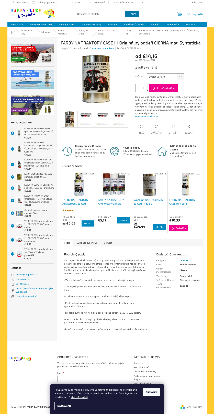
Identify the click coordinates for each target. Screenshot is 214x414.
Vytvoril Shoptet (195, 407)
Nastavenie (64, 406)
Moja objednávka (142, 383)
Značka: (129, 48)
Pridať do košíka (165, 88)
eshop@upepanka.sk (26, 274)
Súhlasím (151, 392)
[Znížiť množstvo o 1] (147, 90)
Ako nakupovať (97, 2)
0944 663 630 (22, 279)
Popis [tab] (67, 243)
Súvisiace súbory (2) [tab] (87, 243)
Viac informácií (79, 397)
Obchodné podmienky (123, 2)
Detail (88, 223)
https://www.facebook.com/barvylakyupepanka (34, 290)
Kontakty (77, 2)
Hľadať (132, 14)
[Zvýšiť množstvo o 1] (147, 86)
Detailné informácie (145, 116)
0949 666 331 (22, 284)
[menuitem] (16, 24)
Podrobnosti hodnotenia (101, 48)
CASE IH (184, 260)
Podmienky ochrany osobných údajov (149, 377)
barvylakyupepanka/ (26, 296)
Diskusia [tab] (108, 243)
